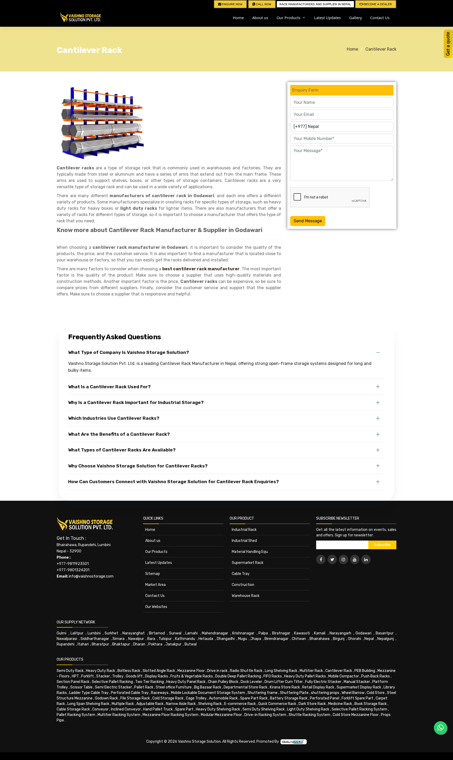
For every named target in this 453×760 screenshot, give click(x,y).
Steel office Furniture (174, 687)
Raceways (160, 693)
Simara (118, 639)
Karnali (319, 633)
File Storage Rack (135, 698)
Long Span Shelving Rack (88, 704)
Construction (243, 585)
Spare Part (184, 709)
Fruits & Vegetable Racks (191, 676)
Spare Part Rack (254, 698)
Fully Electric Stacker (323, 682)
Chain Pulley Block (223, 682)
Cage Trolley (196, 698)
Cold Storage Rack (168, 698)
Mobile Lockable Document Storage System (208, 693)
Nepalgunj (385, 639)
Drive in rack (217, 671)
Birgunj (338, 639)
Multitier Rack (311, 671)
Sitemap (152, 574)
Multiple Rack (123, 704)
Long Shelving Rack (281, 671)
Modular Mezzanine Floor (221, 715)
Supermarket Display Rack (359, 687)
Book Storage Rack (370, 704)
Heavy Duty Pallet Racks (305, 676)
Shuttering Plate (294, 693)
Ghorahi (354, 639)
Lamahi (191, 633)
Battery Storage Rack (289, 698)
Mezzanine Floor (191, 671)
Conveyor (100, 709)
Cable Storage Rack (73, 709)
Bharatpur (100, 644)
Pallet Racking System (76, 715)
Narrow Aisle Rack (181, 704)
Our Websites (156, 607)
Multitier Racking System (119, 715)
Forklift (87, 676)
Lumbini (94, 633)
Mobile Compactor (343, 676)
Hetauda (205, 639)
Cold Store (376, 693)
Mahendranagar (215, 633)
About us (260, 17)
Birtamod (157, 633)
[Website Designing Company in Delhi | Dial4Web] (294, 741)
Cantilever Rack (380, 49)
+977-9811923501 (73, 564)
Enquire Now (231, 4)
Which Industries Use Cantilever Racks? (113, 418)
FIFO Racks (272, 676)
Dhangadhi (226, 639)
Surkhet (111, 633)
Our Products (156, 551)
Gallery (355, 17)
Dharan (139, 644)
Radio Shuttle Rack (246, 671)
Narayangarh (340, 633)
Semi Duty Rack (70, 671)
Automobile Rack (223, 698)
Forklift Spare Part (357, 698)
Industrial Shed (244, 540)
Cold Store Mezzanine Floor (356, 715)
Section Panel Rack (73, 682)
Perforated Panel (324, 698)
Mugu (242, 639)
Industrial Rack (244, 529)
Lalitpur (77, 633)
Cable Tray (241, 574)
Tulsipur (165, 639)
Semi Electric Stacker (113, 687)
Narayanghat (133, 633)
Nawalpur (136, 639)
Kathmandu (185, 639)
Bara (151, 639)
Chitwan (299, 639)
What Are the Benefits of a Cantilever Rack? (119, 434)
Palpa (263, 633)
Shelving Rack (210, 704)
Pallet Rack (143, 687)
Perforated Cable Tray (130, 693)
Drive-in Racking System (265, 715)
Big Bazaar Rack (207, 687)
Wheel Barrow (353, 693)
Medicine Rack (340, 704)
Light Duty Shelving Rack (308, 709)
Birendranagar (276, 639)
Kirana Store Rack (285, 687)
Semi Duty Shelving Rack (263, 709)
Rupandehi (65, 644)
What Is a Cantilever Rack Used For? (109, 386)
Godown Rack (106, 698)
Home (238, 17)
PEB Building (364, 671)
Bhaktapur (121, 644)
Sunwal (175, 633)
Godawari (363, 633)
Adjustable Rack (150, 704)
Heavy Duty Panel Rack (186, 682)
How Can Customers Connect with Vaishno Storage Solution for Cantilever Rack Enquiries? (173, 481)
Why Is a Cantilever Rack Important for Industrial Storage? (136, 402)
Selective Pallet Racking (112, 682)
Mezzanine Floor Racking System (170, 715)
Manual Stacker (357, 682)
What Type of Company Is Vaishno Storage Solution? (128, 352)
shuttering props (325, 693)
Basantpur (384, 633)
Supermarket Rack (247, 562)
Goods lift (134, 676)
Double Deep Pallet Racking (238, 676)
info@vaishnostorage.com (91, 576)
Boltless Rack (128, 671)
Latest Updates (327, 17)
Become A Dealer (377, 4)
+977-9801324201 (73, 570)
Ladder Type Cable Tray (89, 693)
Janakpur (173, 644)
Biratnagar (281, 633)
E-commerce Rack (240, 704)
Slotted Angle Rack (159, 671)
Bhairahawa (320, 639)
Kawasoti (302, 633)
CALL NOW (263, 4)
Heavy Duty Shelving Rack (218, 709)
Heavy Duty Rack (100, 671)
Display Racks (156, 676)
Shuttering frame (262, 693)
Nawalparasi (67, 639)
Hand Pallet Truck (158, 709)
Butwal (191, 644)
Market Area (155, 585)
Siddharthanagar (94, 639)
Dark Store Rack (312, 704)
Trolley (117, 676)
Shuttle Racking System (309, 715)
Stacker (103, 676)
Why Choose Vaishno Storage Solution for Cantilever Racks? (138, 465)
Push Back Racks (375, 676)
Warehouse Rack (246, 596)
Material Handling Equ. (250, 551)
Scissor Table (81, 687)
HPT (75, 676)
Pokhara (155, 644)
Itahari (83, 644)
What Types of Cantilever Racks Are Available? (122, 449)
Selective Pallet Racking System (359, 709)
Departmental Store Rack (245, 687)
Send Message (308, 220)
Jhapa (255, 639)
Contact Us (380, 17)
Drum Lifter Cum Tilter (284, 682)
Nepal (369, 639)
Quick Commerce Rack (277, 704)
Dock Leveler (251, 682)
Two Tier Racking (149, 682)
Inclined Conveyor (126, 709)
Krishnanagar (243, 633)
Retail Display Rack (318, 687)
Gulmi (61, 633)
